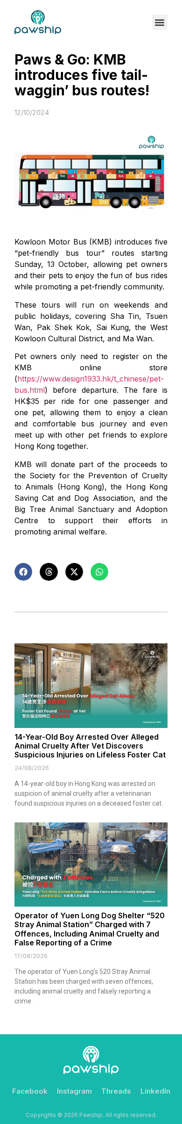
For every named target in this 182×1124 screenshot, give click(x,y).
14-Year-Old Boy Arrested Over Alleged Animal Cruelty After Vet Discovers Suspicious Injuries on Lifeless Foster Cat (90, 745)
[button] (160, 22)
